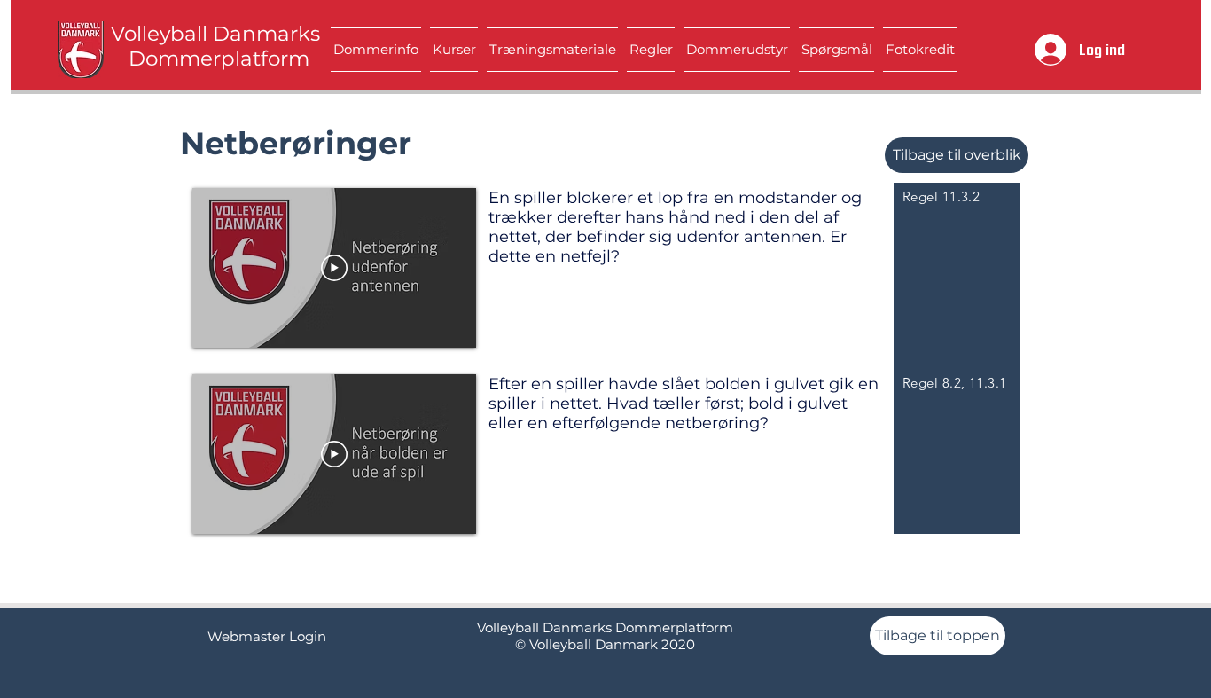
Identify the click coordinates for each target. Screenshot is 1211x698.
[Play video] (334, 268)
